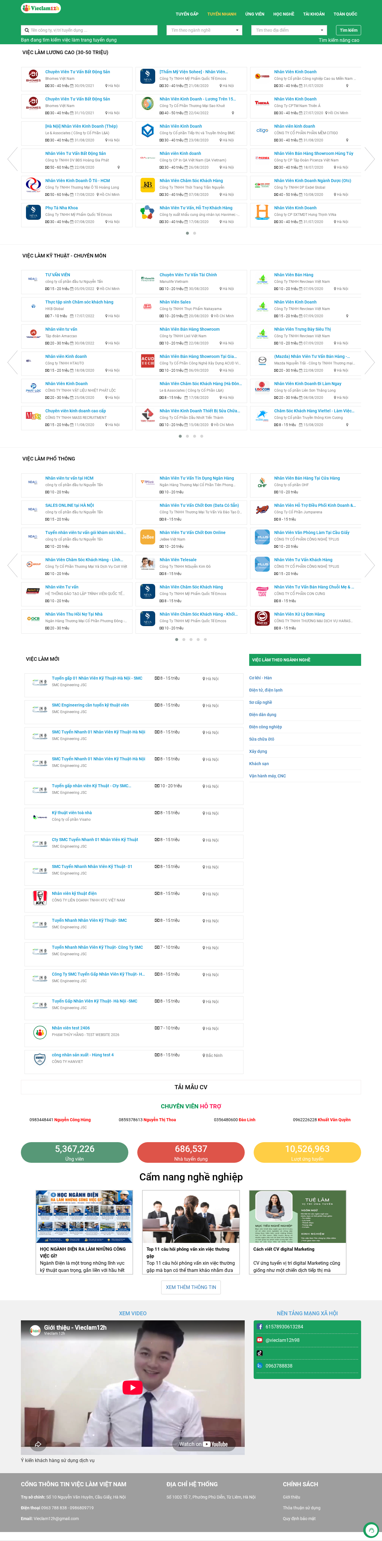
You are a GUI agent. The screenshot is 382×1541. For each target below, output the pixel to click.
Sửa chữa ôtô (261, 739)
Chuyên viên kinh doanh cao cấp (75, 410)
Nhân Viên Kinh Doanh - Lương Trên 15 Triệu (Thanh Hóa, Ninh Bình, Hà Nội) (196, 99)
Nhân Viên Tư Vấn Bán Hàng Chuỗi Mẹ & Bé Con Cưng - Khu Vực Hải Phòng (315, 587)
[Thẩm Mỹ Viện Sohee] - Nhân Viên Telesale (192, 72)
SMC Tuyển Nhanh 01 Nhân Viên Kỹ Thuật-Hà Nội (98, 732)
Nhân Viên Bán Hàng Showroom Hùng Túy (313, 153)
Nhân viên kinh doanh (294, 126)
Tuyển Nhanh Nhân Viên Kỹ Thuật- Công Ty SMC (97, 947)
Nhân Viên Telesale (178, 559)
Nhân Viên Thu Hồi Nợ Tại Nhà (74, 614)
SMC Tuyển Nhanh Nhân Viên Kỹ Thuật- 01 (92, 866)
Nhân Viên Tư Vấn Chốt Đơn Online (193, 532)
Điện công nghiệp (265, 726)
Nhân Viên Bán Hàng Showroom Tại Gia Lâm (197, 357)
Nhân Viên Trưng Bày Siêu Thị (302, 329)
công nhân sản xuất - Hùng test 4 (83, 1054)
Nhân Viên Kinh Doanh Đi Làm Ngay (307, 383)
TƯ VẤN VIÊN (57, 274)
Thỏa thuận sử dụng (302, 1507)
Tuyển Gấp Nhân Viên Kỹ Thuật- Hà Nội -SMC (94, 1001)
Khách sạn (259, 763)
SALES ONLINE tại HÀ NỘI (69, 505)
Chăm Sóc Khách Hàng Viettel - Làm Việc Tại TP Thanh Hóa (313, 411)
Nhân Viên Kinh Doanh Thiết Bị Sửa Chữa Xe (198, 411)
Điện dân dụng (262, 714)
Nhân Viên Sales (175, 302)
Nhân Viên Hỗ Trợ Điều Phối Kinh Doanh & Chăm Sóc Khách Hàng (313, 506)
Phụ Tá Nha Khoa (61, 207)
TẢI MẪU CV (191, 1087)
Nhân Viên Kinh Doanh (181, 126)
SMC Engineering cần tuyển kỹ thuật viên (90, 705)
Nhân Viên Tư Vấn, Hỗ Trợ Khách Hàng (196, 207)
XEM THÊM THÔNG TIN (191, 1287)
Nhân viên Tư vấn (61, 587)
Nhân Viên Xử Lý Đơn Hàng (299, 614)
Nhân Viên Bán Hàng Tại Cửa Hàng (307, 478)
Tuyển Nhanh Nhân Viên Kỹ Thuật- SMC (89, 920)
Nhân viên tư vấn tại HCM (69, 478)
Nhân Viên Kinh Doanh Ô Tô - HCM (77, 180)
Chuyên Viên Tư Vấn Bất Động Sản (77, 71)
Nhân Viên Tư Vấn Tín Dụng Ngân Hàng (197, 478)
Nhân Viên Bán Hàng (293, 274)
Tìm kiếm (349, 30)
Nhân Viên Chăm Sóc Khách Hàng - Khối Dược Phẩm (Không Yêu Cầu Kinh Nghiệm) (200, 614)
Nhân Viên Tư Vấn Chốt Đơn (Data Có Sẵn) (199, 505)
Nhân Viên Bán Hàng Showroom (190, 329)
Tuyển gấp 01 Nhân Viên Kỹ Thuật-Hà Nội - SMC (97, 678)
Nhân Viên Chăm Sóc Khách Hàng (191, 180)
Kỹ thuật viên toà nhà (72, 812)
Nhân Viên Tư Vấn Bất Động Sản (75, 153)
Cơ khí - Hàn (260, 677)
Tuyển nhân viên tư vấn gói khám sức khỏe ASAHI (85, 533)
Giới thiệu (291, 1497)
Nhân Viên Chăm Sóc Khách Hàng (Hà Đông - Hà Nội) (200, 384)
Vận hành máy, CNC (267, 775)
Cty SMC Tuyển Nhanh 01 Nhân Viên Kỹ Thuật (95, 839)
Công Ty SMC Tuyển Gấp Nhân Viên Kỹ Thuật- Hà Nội (98, 974)
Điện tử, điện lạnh (266, 690)
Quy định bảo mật (299, 1518)
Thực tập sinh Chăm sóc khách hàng (79, 302)
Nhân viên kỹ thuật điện (74, 893)
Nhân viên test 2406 (71, 1028)
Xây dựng (258, 751)
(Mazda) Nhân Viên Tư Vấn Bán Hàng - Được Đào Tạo (310, 357)
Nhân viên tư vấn (61, 329)
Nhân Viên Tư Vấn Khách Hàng (303, 559)
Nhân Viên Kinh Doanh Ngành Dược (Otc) (312, 180)
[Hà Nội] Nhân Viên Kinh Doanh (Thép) (81, 126)
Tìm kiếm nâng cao (339, 40)
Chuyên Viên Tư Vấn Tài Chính (188, 274)
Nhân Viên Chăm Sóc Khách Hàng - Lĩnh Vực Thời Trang (82, 560)
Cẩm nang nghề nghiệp (191, 1177)
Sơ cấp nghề (260, 702)
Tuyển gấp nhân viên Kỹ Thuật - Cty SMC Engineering (90, 786)
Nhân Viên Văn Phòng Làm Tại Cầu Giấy (311, 532)
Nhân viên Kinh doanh (180, 153)
